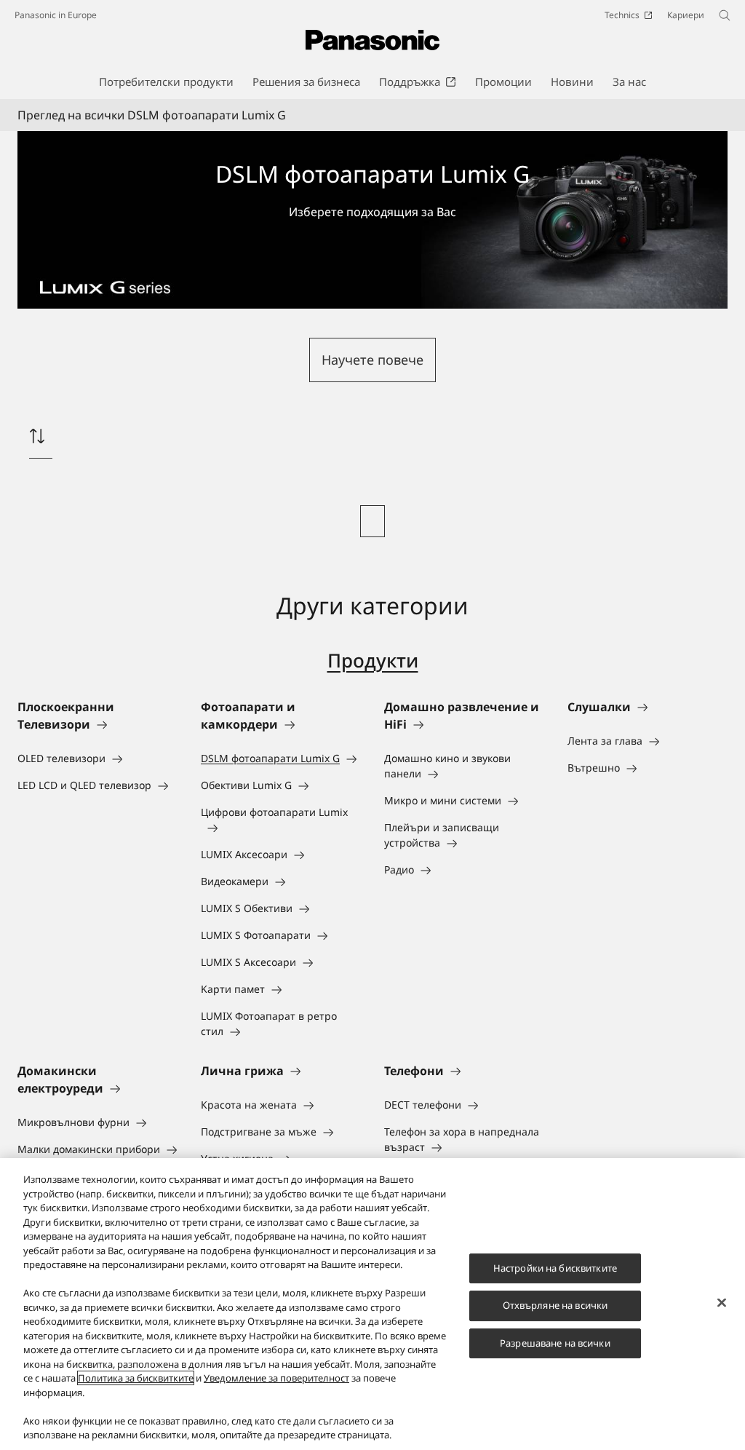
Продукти (372, 660)
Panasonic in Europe (56, 15)
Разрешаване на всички (555, 1343)
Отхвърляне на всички (555, 1305)
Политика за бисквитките (136, 1377)
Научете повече (372, 359)
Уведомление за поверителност (276, 1377)
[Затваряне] (722, 1302)
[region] (372, 1304)
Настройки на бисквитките (555, 1268)
